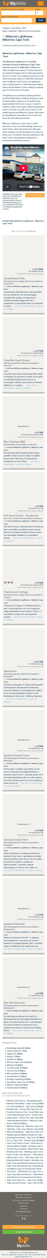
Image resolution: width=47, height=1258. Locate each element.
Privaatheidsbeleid (23, 1212)
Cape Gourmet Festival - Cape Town (26, 1183)
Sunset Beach (17, 1076)
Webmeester (23, 1203)
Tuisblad (6, 28)
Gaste (38, 9)
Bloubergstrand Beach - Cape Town (25, 1137)
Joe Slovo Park (17, 1068)
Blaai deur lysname (23, 1197)
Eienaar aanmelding (23, 1232)
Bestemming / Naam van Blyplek (12, 9)
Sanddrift (15, 1059)
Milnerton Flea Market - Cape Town (25, 1103)
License (32, 45)
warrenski (25, 45)
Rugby (13, 1056)
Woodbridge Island (30, 126)
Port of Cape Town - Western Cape (25, 1140)
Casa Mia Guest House (17, 360)
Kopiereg (23, 1206)
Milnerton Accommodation (29, 31)
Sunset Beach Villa (14, 278)
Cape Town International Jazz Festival (27, 1166)
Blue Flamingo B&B (14, 441)
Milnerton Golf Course (19, 82)
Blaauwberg (15, 98)
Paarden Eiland (17, 1088)
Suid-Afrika (15, 28)
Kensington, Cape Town (21, 1082)
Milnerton (25, 64)
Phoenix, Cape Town (19, 1062)
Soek (40, 20)
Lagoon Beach (17, 1051)
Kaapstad (12, 31)
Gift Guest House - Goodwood (21, 515)
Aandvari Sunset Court (16, 755)
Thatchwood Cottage (16, 592)
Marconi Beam (17, 1073)
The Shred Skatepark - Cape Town (25, 1106)
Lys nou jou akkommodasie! (23, 1200)
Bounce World (17, 1123)
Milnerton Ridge (17, 1085)
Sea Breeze (10, 671)
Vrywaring (23, 1209)
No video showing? (34, 195)
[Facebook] (22, 1218)
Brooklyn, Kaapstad (19, 1079)
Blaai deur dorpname (23, 1194)
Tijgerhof (15, 1054)
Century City (16, 1071)
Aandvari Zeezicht (14, 924)
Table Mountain (29, 84)
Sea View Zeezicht (14, 1002)
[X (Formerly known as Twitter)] (25, 1218)
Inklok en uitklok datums (9, 17)
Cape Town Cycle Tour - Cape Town (26, 1180)
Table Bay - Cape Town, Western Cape (27, 1129)
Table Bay (24, 67)
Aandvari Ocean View (16, 839)
